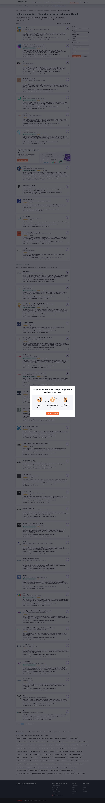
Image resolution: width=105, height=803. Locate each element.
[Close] (73, 387)
